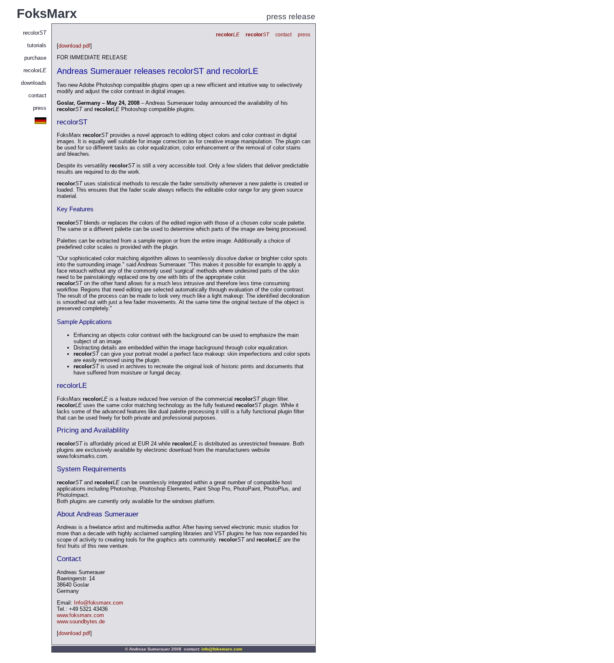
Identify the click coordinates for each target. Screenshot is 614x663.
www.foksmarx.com (80, 615)
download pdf (74, 46)
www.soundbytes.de (81, 621)
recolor (34, 33)
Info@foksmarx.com (98, 603)
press (39, 108)
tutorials (36, 45)
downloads (33, 83)
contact (37, 95)
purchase (35, 58)
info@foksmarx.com (221, 649)
